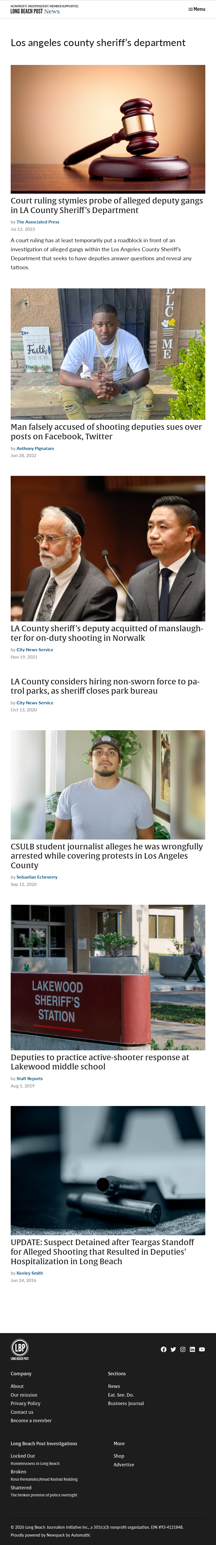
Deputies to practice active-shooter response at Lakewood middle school (100, 1062)
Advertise (124, 1465)
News (114, 1386)
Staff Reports (30, 1078)
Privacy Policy (25, 1403)
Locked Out (35, 1459)
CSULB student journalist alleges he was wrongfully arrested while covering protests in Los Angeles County (107, 856)
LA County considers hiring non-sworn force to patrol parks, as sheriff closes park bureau (105, 686)
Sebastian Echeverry (37, 877)
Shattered (44, 1491)
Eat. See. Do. (121, 1395)
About (17, 1386)
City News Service (35, 649)
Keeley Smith (30, 1273)
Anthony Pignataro (35, 448)
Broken (44, 1475)
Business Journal (126, 1403)
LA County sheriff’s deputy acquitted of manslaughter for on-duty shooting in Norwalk (107, 633)
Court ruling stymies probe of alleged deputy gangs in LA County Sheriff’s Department (107, 206)
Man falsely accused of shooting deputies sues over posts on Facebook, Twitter (106, 432)
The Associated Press (38, 221)
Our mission (24, 1395)
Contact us (22, 1412)
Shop (119, 1456)
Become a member (31, 1421)
